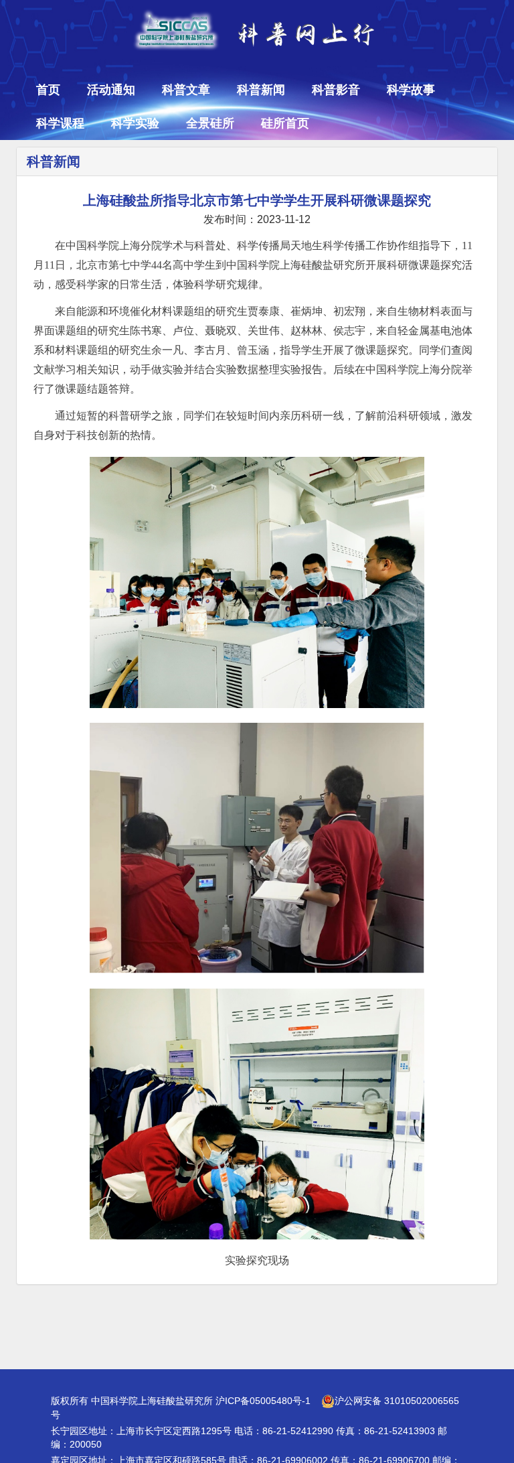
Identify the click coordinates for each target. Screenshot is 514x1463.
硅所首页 (285, 123)
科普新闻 (261, 89)
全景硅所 (210, 123)
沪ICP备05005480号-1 (263, 1400)
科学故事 (411, 89)
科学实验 (135, 123)
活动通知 (111, 89)
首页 (48, 89)
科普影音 (336, 89)
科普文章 (186, 89)
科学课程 (60, 123)
